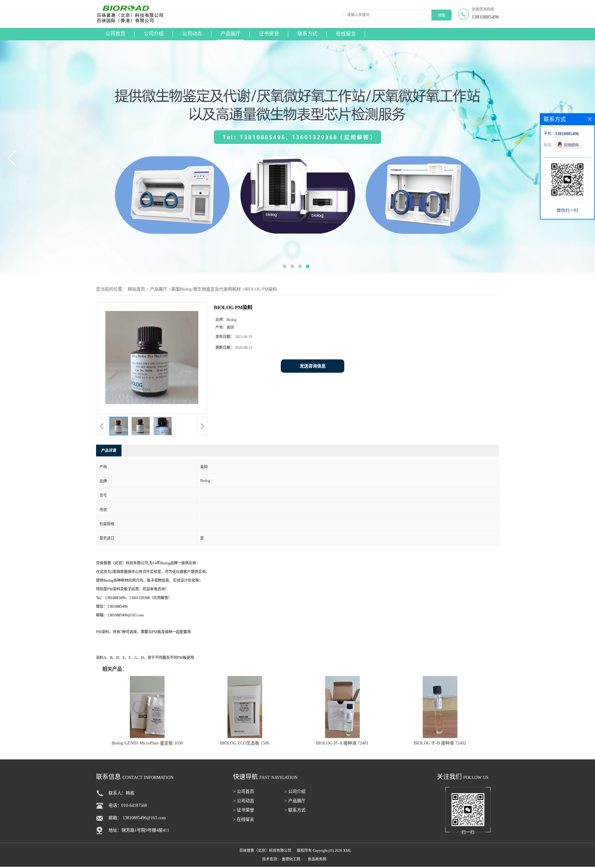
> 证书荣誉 (243, 810)
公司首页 (115, 33)
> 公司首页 (243, 791)
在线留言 (346, 33)
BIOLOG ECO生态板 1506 (244, 743)
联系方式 (307, 33)
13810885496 (485, 17)
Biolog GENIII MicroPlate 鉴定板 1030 (147, 743)
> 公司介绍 (295, 791)
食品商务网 (317, 859)
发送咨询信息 (313, 366)
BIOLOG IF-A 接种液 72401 (342, 743)
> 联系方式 (295, 810)
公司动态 (192, 33)
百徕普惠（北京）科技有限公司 (265, 850)
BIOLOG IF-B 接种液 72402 (440, 743)
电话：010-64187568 (127, 805)
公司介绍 (154, 33)
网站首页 (136, 289)
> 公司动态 (243, 800)
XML (347, 850)
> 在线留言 (243, 819)
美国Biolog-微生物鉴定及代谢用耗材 (206, 289)
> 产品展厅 (295, 800)
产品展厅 (230, 33)
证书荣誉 (269, 33)
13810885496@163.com (144, 818)
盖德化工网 (291, 859)
